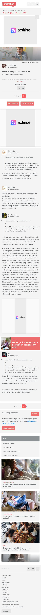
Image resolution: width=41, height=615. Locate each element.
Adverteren (5, 587)
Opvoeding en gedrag (8, 482)
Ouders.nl (5, 568)
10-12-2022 (11, 153)
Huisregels (5, 597)
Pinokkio (11, 151)
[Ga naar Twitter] (33, 569)
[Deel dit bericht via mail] (23, 88)
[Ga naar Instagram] (38, 569)
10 (20, 96)
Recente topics (8, 447)
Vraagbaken (5, 582)
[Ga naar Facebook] (29, 569)
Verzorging (15, 340)
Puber (4, 545)
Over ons (4, 592)
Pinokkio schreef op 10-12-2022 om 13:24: (18, 221)
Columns (4, 585)
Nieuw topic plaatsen (10, 455)
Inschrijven (6, 611)
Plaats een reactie (13, 103)
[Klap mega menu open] (37, 4)
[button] (20, 81)
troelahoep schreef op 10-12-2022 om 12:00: (19, 157)
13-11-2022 (11, 67)
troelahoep (12, 215)
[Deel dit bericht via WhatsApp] (19, 88)
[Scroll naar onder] (37, 17)
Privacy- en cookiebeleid (9, 602)
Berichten (4, 590)
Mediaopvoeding (7, 514)
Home (5, 10)
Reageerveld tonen (8, 428)
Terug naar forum (9, 443)
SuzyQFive (12, 65)
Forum (12, 10)
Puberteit (20, 10)
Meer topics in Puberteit (11, 451)
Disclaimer (5, 599)
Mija (9, 354)
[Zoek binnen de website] (29, 4)
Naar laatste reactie (27, 103)
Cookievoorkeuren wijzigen (10, 604)
